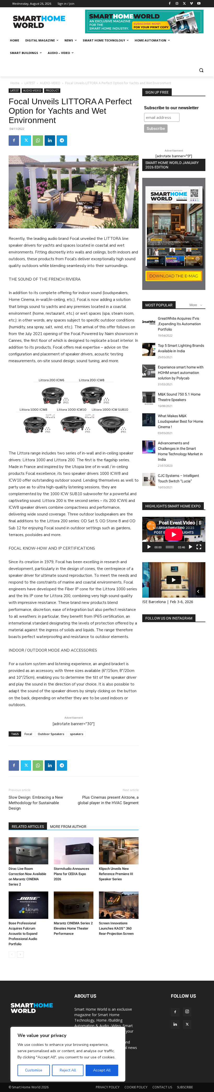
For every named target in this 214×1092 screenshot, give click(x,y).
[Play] (149, 547)
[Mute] (190, 547)
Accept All (102, 1070)
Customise (33, 1070)
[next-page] (20, 954)
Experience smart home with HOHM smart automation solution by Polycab (181, 372)
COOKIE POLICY (135, 1087)
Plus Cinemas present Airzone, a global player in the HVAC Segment (108, 800)
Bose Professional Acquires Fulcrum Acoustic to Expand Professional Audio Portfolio (23, 933)
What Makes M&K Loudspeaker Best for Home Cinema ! (180, 421)
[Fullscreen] (198, 547)
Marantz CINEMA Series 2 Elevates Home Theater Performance (73, 928)
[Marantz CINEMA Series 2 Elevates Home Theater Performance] (73, 905)
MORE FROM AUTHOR (68, 826)
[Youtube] (199, 4)
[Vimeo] (191, 4)
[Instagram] (177, 4)
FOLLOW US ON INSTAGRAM (168, 618)
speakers (76, 734)
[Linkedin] (50, 140)
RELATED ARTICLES (28, 826)
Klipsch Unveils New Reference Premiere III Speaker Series (116, 874)
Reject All (68, 1070)
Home (15, 83)
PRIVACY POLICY (108, 1087)
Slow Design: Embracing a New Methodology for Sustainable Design (36, 803)
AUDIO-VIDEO (50, 83)
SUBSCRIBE (185, 1087)
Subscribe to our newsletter (171, 108)
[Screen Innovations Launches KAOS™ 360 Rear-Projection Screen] (119, 905)
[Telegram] (62, 140)
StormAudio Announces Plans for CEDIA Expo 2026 (71, 874)
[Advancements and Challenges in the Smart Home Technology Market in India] (148, 446)
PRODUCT (52, 90)
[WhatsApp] (38, 140)
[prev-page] (12, 954)
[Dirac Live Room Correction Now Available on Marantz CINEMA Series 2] (28, 851)
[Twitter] (184, 4)
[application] (173, 534)
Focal (28, 734)
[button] (201, 70)
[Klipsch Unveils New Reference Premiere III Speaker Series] (119, 851)
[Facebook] (170, 4)
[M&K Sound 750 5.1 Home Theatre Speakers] (148, 398)
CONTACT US (162, 1087)
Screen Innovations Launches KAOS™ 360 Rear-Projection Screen (116, 928)
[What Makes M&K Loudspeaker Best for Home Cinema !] (148, 419)
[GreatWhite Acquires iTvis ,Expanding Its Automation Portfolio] (148, 322)
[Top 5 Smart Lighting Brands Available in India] (148, 349)
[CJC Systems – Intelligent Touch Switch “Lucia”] (148, 479)
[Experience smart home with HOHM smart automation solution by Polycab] (148, 371)
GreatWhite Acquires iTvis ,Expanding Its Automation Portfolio (179, 323)
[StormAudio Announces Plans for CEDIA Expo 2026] (73, 851)
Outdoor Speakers (51, 734)
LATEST (30, 83)
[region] (67, 1054)
